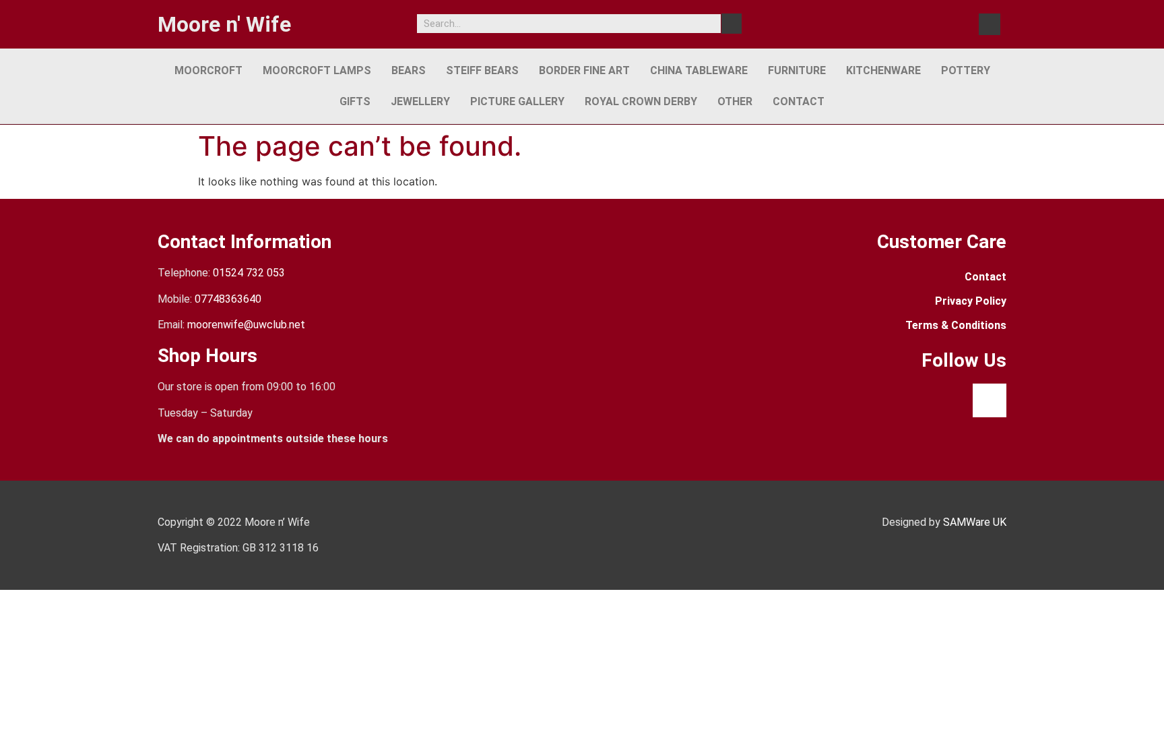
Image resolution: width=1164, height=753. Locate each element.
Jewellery (420, 101)
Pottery (965, 70)
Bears (408, 70)
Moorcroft (208, 70)
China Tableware (699, 70)
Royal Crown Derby (641, 101)
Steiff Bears (482, 70)
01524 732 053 (249, 272)
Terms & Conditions (955, 325)
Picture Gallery (517, 101)
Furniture (797, 70)
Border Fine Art (584, 70)
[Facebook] (989, 24)
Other (734, 101)
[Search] (731, 23)
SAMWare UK (974, 522)
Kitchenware (883, 70)
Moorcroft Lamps (317, 70)
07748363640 (228, 299)
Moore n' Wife (224, 24)
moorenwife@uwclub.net (246, 324)
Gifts (355, 101)
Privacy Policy (970, 301)
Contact (799, 101)
